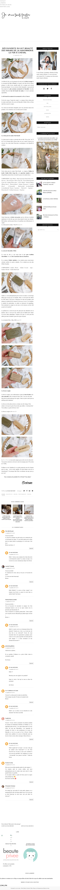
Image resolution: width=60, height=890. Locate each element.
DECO (47, 110)
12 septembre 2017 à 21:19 (13, 745)
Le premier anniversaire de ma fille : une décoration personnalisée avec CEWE (48, 138)
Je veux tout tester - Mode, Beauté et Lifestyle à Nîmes (23, 888)
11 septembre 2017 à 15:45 (10, 568)
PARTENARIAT (22, 494)
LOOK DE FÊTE (47, 113)
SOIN (3, 495)
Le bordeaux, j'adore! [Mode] (50, 198)
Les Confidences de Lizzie (11, 690)
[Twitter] (24, 491)
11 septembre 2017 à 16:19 (10, 601)
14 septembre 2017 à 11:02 (10, 764)
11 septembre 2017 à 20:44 (10, 648)
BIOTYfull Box (47, 106)
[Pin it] (32, 491)
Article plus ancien (27, 825)
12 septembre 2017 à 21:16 (13, 626)
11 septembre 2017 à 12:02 (10, 533)
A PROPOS (3, 3)
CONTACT (3, 1)
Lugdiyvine (8, 718)
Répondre (31, 548)
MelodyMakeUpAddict (11, 599)
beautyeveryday (9, 763)
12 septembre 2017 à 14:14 (10, 720)
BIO (47, 103)
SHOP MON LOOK (5, 6)
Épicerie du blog (46, 888)
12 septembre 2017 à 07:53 (10, 692)
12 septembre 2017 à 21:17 (13, 669)
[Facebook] (27, 491)
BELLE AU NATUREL (47, 99)
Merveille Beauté (9, 531)
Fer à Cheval (6, 460)
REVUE (29, 494)
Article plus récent (8, 825)
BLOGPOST (9, 494)
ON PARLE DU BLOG (5, 4)
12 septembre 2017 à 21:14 (13, 554)
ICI (22, 224)
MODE (47, 116)
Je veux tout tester (13, 552)
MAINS (15, 494)
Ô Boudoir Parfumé (10, 786)
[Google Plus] (29, 491)
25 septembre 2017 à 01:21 (10, 788)
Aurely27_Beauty (9, 566)
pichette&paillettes (9, 646)
